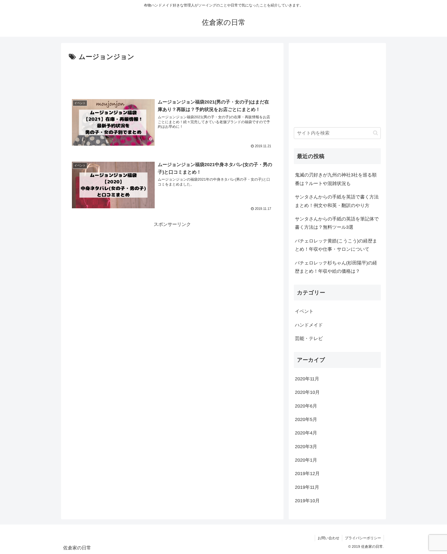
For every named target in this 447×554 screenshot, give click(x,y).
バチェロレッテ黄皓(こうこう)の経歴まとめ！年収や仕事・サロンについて (336, 245)
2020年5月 (306, 419)
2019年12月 (307, 473)
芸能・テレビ (309, 338)
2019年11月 (307, 487)
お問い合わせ (328, 538)
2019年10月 (307, 500)
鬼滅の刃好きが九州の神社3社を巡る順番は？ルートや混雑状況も (336, 179)
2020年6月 (306, 406)
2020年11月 (307, 378)
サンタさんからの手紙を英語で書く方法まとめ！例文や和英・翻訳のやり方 (337, 201)
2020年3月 (306, 446)
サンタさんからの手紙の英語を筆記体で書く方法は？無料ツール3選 (337, 223)
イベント (304, 311)
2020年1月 (306, 460)
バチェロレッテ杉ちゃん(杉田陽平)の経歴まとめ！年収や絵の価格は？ (336, 267)
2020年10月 (307, 392)
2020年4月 (306, 432)
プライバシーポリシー (363, 538)
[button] (375, 133)
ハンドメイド (309, 325)
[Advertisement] (172, 77)
